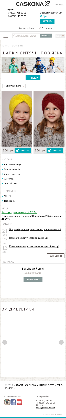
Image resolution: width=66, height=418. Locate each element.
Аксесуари (9, 179)
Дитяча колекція (12, 174)
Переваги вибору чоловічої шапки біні (28, 238)
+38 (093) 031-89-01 (16, 13)
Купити (25, 150)
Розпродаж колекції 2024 (19, 212)
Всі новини (56, 255)
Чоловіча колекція (12, 164)
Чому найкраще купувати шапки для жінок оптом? (35, 229)
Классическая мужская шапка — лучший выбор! (34, 246)
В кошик (47, 21)
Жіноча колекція (12, 169)
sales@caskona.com (45, 408)
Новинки (8, 201)
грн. (59, 36)
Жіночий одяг (10, 183)
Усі (5, 196)
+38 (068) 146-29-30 (16, 16)
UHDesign (57, 415)
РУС (61, 4)
